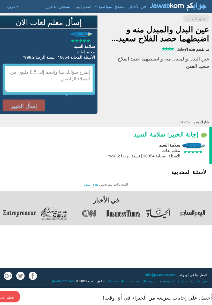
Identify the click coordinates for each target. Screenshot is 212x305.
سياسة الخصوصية (174, 280)
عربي (11, 6)
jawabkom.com (63, 280)
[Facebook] (33, 276)
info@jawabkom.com (161, 274)
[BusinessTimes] (123, 213)
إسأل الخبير (24, 105)
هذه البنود (91, 184)
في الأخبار (137, 6)
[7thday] (192, 213)
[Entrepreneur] (19, 213)
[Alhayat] (158, 213)
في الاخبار (199, 280)
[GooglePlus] (8, 276)
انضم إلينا (83, 6)
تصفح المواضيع (111, 6)
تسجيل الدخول (58, 6)
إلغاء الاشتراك (117, 280)
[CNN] (88, 213)
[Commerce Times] (54, 213)
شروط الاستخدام (143, 280)
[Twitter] (20, 276)
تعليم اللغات (196, 18)
